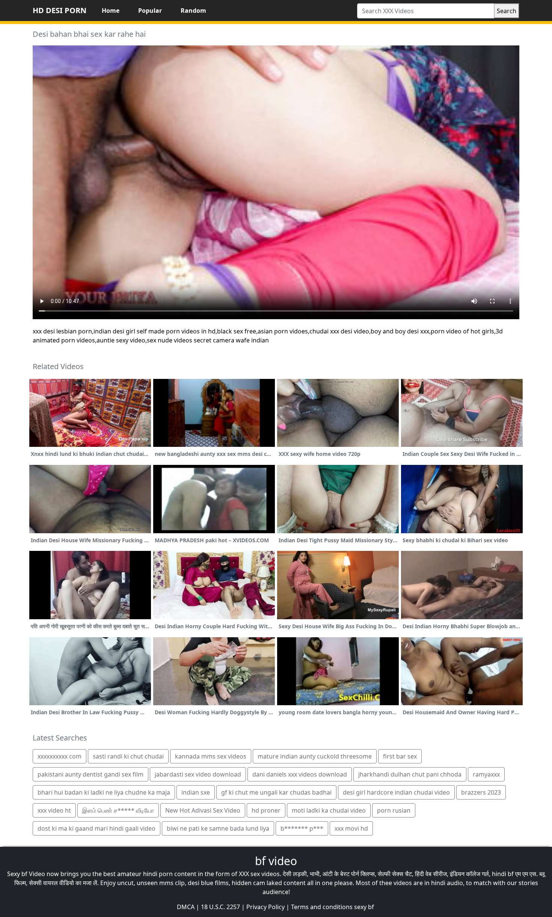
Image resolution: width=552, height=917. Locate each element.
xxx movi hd (351, 828)
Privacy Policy (265, 907)
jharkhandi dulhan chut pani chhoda (410, 774)
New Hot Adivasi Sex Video (202, 810)
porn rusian (393, 810)
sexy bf (364, 907)
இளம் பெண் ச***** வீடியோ (118, 810)
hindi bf (503, 874)
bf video (276, 861)
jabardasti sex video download (198, 774)
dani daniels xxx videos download (299, 774)
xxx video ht (54, 810)
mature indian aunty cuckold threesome (315, 756)
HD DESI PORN (59, 10)
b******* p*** (302, 828)
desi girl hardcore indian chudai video (396, 792)
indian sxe (195, 792)
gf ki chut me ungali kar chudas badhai (276, 792)
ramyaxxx (486, 774)
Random (193, 10)
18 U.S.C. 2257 (220, 907)
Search (506, 11)
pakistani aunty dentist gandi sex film (90, 774)
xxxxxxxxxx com (59, 756)
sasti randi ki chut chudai (128, 756)
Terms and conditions (322, 907)
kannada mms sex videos (210, 756)
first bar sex (400, 756)
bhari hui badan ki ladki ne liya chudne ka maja (104, 792)
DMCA (186, 907)
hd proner (266, 810)
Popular (150, 10)
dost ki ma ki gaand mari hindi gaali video (96, 828)
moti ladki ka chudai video (329, 810)
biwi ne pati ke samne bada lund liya (218, 828)
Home (110, 10)
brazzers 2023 (481, 792)
